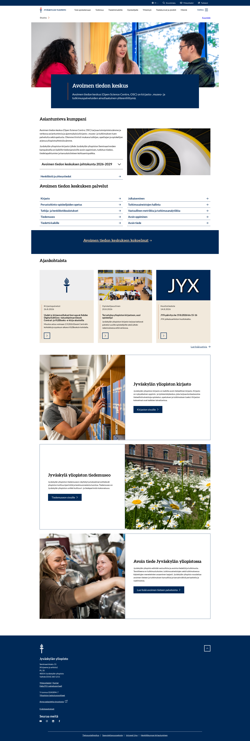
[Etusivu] (53, 10)
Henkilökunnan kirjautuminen (154, 735)
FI (155, 4)
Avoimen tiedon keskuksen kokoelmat (116, 240)
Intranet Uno (132, 735)
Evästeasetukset (47, 709)
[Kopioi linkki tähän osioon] (88, 119)
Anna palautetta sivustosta (52, 701)
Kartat (56, 683)
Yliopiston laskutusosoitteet (52, 695)
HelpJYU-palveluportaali (51, 686)
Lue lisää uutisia (199, 346)
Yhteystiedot (45, 683)
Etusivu (43, 17)
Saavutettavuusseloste (112, 735)
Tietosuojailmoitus (90, 735)
